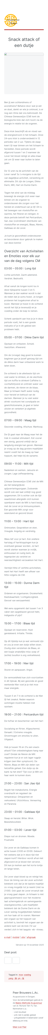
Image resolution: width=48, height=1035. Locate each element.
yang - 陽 (13, 978)
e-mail (7, 937)
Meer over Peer (19, 1027)
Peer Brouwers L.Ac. (26, 992)
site (23, 937)
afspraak (31, 937)
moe (21, 975)
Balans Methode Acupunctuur (29, 1003)
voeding (27, 975)
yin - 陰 (21, 978)
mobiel (16, 937)
